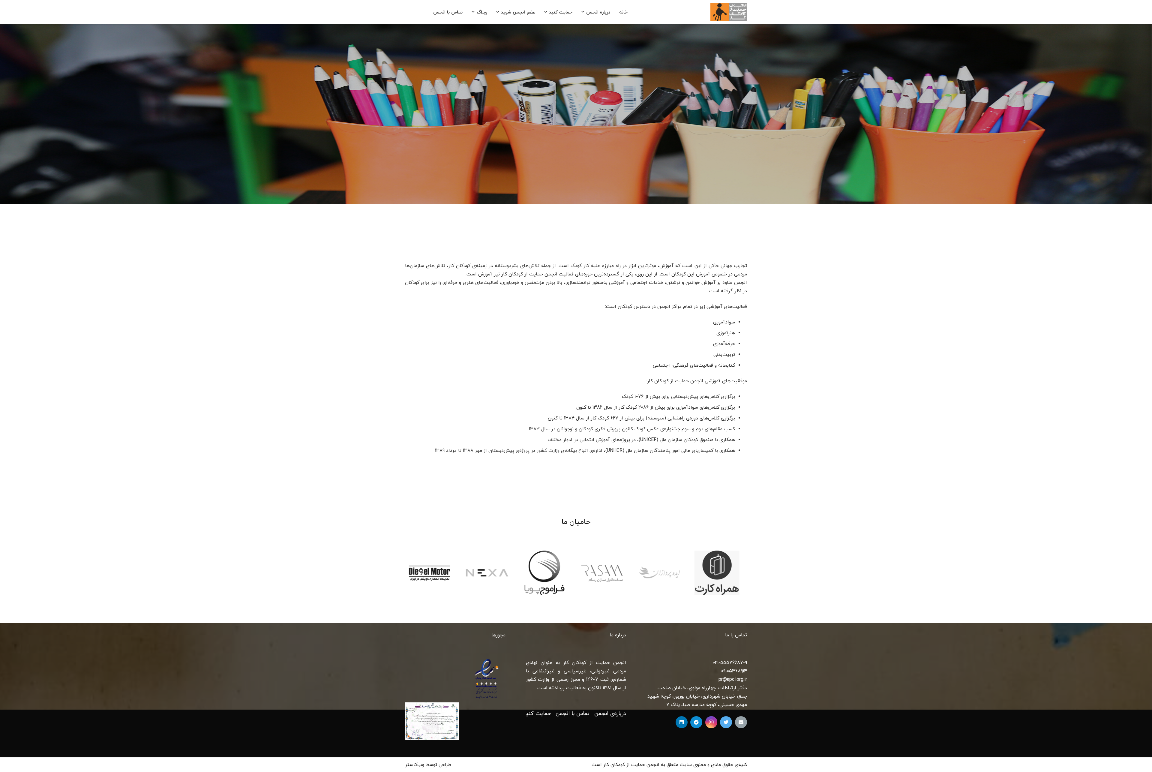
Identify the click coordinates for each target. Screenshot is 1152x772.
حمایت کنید (537, 713)
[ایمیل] (741, 722)
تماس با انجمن (573, 713)
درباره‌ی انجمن (610, 713)
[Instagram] (711, 722)
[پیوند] (728, 12)
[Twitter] (726, 722)
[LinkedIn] (682, 722)
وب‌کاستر (414, 764)
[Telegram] (696, 722)
